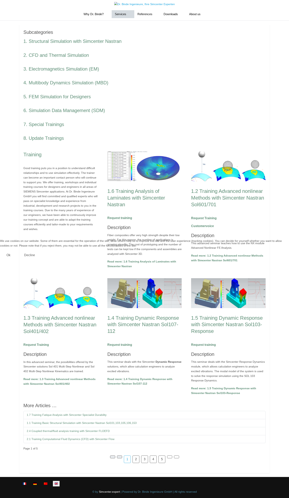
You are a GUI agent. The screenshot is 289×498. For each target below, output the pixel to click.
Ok (8, 255)
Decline (29, 255)
